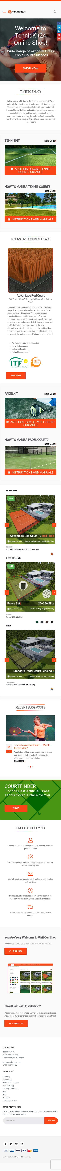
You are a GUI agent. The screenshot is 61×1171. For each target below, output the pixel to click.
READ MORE (49, 141)
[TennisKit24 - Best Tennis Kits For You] (17, 12)
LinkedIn (59, 31)
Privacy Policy (8, 1082)
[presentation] (7, 525)
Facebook (5, 1140)
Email (59, 38)
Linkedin (22, 1140)
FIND (16, 805)
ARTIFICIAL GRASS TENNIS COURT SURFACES (32, 170)
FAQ (4, 1091)
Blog (5, 1088)
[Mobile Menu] (5, 11)
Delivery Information (11, 1085)
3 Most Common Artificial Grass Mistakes (33, 745)
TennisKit (9, 547)
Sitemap (6, 1094)
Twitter (11, 1140)
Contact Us (7, 1077)
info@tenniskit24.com (12, 1059)
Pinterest (59, 35)
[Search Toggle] (55, 12)
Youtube (16, 1140)
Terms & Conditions (11, 1080)
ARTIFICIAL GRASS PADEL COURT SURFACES (32, 423)
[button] (28, 764)
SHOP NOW (30, 68)
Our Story (6, 1074)
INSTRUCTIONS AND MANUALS (32, 219)
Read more (50, 499)
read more (19, 758)
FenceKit (9, 682)
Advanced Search (10, 1097)
